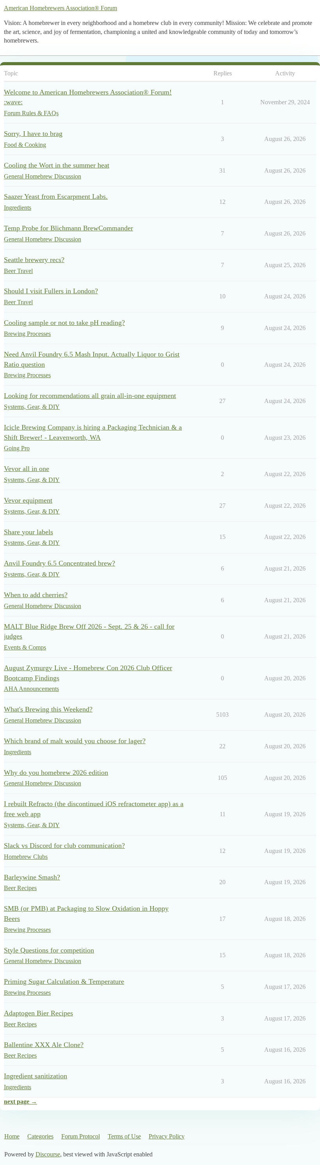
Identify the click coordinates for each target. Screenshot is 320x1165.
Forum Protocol (80, 1136)
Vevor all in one (26, 469)
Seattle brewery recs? (34, 260)
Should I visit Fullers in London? (51, 291)
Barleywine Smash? (32, 877)
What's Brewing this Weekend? (48, 709)
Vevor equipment (28, 500)
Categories (40, 1136)
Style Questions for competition (49, 950)
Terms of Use (124, 1136)
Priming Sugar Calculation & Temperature (64, 981)
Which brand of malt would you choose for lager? (75, 741)
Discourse (48, 1154)
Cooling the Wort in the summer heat (56, 165)
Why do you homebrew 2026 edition (56, 772)
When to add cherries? (36, 595)
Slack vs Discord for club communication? (64, 845)
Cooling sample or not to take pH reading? (64, 322)
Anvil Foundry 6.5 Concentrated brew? (59, 563)
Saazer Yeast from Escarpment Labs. (56, 196)
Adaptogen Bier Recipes (38, 1013)
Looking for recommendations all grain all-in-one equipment (90, 396)
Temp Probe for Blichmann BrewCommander (68, 228)
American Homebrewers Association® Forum (60, 8)
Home (12, 1136)
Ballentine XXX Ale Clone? (44, 1045)
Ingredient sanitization (35, 1076)
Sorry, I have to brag (33, 133)
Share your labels (28, 532)
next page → (20, 1101)
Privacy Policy (167, 1136)
